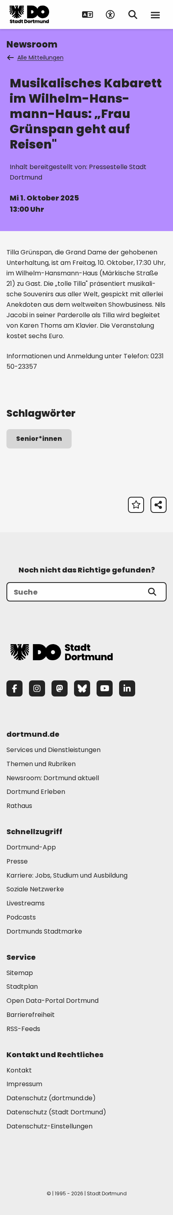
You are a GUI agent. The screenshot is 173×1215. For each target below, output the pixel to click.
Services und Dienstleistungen (53, 749)
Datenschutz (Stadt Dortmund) (56, 1112)
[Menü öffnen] (155, 14)
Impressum (24, 1084)
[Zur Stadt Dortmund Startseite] (29, 14)
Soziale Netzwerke (35, 889)
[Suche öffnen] (132, 14)
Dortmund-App (31, 847)
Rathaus (19, 805)
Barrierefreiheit (30, 1014)
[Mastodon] (59, 688)
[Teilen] (158, 505)
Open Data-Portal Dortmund (52, 1000)
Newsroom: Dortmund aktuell (52, 778)
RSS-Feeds (23, 1028)
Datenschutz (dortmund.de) (51, 1098)
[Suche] (152, 592)
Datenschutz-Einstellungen (49, 1126)
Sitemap (19, 972)
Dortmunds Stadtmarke (44, 931)
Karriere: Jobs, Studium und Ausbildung (67, 875)
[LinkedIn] (127, 688)
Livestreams (25, 903)
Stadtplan (22, 986)
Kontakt (19, 1070)
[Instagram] (37, 688)
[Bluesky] (82, 688)
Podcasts (21, 917)
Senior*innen (39, 438)
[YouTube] (105, 688)
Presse (17, 861)
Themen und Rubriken (41, 764)
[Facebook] (14, 688)
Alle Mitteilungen (40, 58)
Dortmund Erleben (35, 791)
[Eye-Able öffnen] (110, 14)
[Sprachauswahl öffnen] (87, 14)
